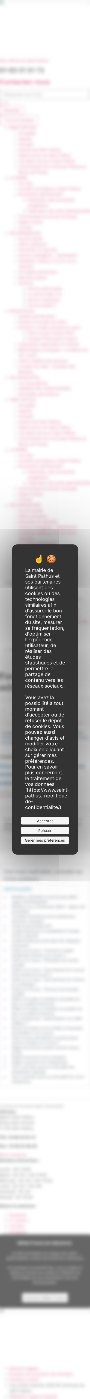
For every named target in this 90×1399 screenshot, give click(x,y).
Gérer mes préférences (45, 840)
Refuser (44, 830)
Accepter (45, 820)
